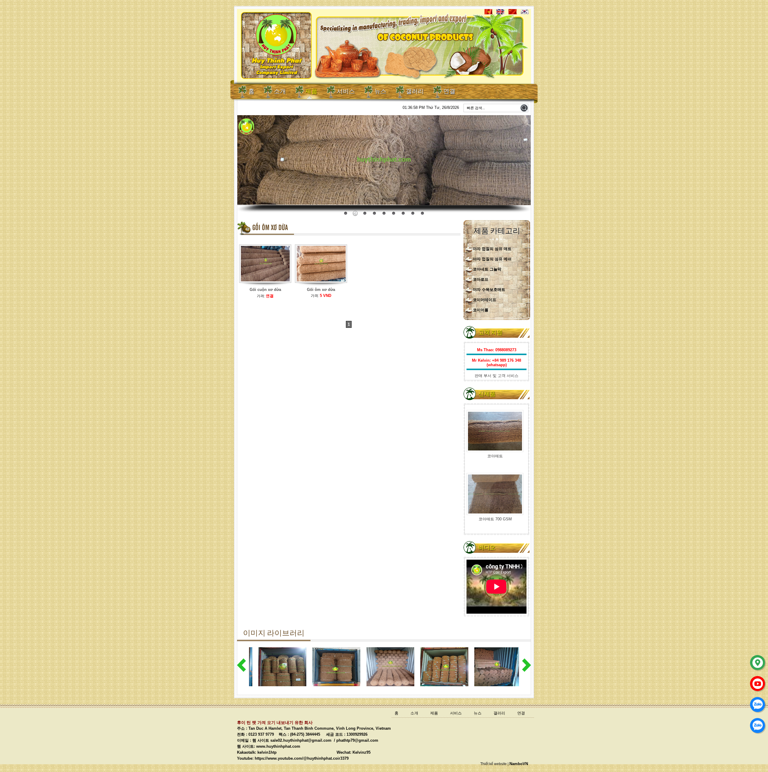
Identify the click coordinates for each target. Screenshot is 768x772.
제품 (311, 91)
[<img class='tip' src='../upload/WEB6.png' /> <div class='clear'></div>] (265, 286)
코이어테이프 (484, 300)
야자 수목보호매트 (489, 289)
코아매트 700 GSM (495, 452)
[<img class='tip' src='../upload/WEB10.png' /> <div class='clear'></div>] (321, 286)
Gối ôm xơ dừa (321, 289)
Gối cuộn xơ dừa (265, 289)
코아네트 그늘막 (487, 269)
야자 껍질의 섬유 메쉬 (492, 259)
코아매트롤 (495, 515)
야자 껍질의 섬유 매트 (492, 249)
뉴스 (380, 91)
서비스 (346, 91)
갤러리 (415, 91)
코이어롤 (480, 310)
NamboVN (518, 764)
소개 (280, 91)
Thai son (521, 201)
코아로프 (480, 279)
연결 (449, 91)
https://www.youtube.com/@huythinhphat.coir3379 (302, 758)
